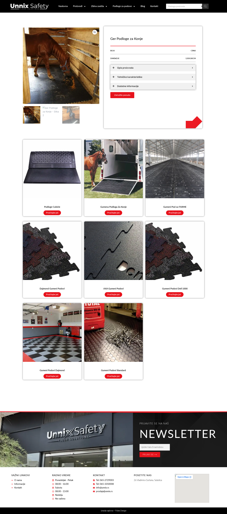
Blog (143, 6)
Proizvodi (77, 6)
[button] (94, 32)
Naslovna (63, 6)
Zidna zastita (97, 6)
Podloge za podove (122, 6)
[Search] (205, 6)
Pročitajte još (52, 213)
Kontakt (154, 6)
